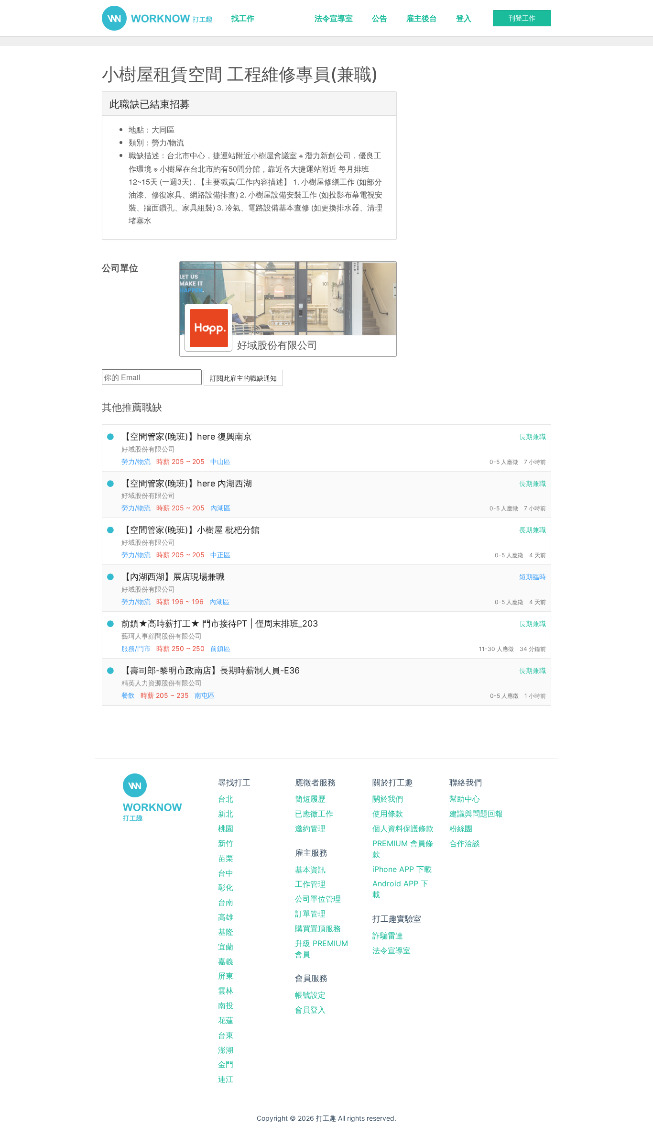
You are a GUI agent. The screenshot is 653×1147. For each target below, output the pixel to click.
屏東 (225, 976)
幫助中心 (464, 799)
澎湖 (225, 1050)
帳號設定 (310, 995)
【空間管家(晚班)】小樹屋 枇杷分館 (190, 530)
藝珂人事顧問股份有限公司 (161, 636)
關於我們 (387, 799)
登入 (463, 18)
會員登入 (310, 1010)
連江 (225, 1079)
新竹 (225, 843)
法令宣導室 (334, 18)
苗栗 (225, 858)
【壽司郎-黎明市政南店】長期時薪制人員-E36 (210, 670)
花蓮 (225, 1020)
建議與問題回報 (476, 813)
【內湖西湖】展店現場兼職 (173, 577)
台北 (225, 799)
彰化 (225, 887)
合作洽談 (464, 843)
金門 (225, 1064)
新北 (225, 813)
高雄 (225, 917)
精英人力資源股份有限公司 (161, 683)
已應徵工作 (314, 813)
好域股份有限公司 (148, 449)
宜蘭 (225, 946)
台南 (225, 902)
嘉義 (225, 961)
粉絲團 (460, 828)
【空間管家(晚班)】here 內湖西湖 (186, 483)
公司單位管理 (318, 899)
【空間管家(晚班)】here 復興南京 (186, 436)
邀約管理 (310, 828)
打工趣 (157, 18)
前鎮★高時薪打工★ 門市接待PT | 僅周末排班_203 (219, 623)
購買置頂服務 (318, 928)
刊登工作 (522, 18)
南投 (225, 1005)
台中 (225, 873)
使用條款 (387, 813)
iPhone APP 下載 (402, 869)
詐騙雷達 (387, 935)
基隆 (225, 932)
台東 (225, 1035)
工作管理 (310, 884)
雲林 (225, 990)
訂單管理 (310, 913)
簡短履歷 (310, 799)
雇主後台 (421, 18)
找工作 (242, 18)
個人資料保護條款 (403, 828)
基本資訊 (310, 869)
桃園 (225, 828)
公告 (379, 18)
